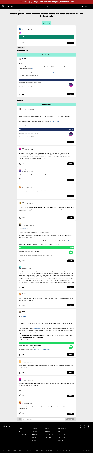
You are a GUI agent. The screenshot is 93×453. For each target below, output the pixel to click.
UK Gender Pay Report (67, 450)
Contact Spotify (48, 437)
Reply (70, 43)
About (20, 428)
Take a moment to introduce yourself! (42, 349)
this (68, 240)
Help (37, 6)
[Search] (82, 6)
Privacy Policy (20, 450)
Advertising (34, 434)
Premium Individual (62, 428)
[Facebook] (88, 426)
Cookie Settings (28, 450)
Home (9, 10)
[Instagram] (80, 426)
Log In (86, 6)
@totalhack (23, 316)
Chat (46, 6)
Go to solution (47, 23)
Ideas (56, 6)
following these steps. (54, 72)
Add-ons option (37, 328)
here (32, 68)
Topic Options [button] (20, 47)
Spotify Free (61, 440)
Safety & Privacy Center (11, 450)
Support (47, 428)
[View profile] (20, 28)
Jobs (20, 431)
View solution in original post (25, 89)
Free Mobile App (49, 434)
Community (9, 6)
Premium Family (61, 434)
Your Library (16, 10)
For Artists (34, 428)
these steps (55, 2)
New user (24, 28)
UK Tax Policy (58, 450)
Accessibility (42, 450)
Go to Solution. (26, 37)
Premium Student (62, 437)
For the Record (22, 434)
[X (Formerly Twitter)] (84, 426)
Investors (34, 437)
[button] (74, 29)
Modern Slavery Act (50, 450)
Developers (34, 431)
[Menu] (90, 6)
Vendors (34, 440)
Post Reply (70, 419)
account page (28, 333)
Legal (4, 450)
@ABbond (25, 228)
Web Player (47, 431)
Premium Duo (61, 431)
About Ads (36, 450)
